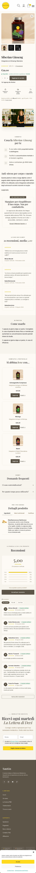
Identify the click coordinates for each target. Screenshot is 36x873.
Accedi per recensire (18, 592)
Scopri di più (8, 100)
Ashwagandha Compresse (18, 383)
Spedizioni (6, 822)
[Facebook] (4, 781)
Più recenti (5, 602)
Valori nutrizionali (19, 513)
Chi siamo (5, 798)
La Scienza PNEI (7, 802)
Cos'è (4, 795)
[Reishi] (18, 441)
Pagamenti (5, 825)
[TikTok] (16, 781)
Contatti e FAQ (7, 832)
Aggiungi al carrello (18, 78)
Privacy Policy (15, 741)
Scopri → (22, 395)
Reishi (18, 448)
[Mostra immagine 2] (11, 48)
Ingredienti (7, 513)
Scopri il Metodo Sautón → (18, 223)
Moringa (18, 416)
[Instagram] (8, 781)
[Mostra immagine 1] (4, 48)
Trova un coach (7, 809)
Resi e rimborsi (7, 829)
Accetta (18, 862)
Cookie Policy (10, 870)
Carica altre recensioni (18, 696)
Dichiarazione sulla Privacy (21, 870)
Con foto (20, 602)
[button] (33, 852)
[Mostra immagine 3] (18, 48)
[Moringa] (18, 409)
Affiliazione (6, 836)
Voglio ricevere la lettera (18, 748)
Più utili (13, 602)
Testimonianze (7, 805)
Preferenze (18, 866)
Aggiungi (15, 395)
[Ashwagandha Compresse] (18, 375)
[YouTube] (12, 781)
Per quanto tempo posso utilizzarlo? (15, 492)
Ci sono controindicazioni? (12, 485)
